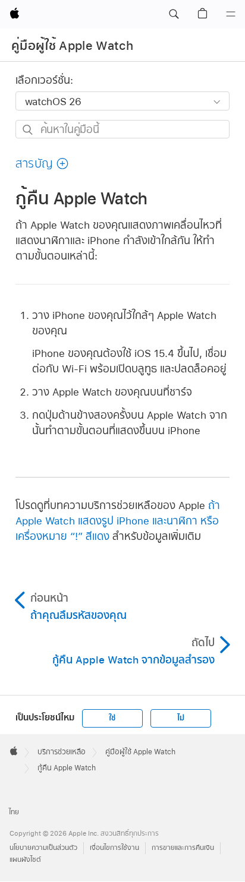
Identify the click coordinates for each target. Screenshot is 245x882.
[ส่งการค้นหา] (28, 130)
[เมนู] (230, 14)
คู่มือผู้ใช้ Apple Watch (72, 46)
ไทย (14, 812)
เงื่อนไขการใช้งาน (114, 848)
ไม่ (180, 718)
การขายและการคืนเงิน (183, 848)
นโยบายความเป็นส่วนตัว (43, 848)
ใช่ (112, 718)
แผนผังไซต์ (25, 859)
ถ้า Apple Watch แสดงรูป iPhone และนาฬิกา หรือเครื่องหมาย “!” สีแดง (117, 520)
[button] (173, 14)
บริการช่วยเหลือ (61, 751)
